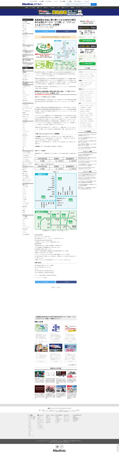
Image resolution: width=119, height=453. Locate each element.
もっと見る (72, 364)
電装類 (23, 210)
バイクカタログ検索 (32, 417)
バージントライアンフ (40, 428)
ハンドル (23, 208)
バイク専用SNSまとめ (27, 52)
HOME (26, 7)
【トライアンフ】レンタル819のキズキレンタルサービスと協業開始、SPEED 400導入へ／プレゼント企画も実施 (61, 381)
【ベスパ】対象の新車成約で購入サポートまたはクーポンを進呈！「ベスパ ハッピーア (87, 175)
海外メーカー (24, 27)
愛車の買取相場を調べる (87, 40)
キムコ (30, 433)
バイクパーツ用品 (26, 46)
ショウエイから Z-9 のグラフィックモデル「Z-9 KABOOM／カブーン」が (87, 135)
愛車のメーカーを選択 (87, 37)
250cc (82, 84)
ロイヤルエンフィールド (26, 102)
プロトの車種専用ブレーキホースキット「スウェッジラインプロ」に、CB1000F (87, 165)
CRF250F (89, 107)
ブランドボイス (66, 421)
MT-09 (92, 115)
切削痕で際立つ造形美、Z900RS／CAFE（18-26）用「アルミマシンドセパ (87, 158)
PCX (82, 105)
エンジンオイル (25, 204)
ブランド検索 (62, 1)
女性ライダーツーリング (26, 178)
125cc (86, 82)
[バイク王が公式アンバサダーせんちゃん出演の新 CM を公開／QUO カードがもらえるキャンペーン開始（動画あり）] (72, 388)
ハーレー (88, 76)
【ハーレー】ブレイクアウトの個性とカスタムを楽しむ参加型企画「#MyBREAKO (87, 182)
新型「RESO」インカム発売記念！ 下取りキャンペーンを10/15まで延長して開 (87, 188)
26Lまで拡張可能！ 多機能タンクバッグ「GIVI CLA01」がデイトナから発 (87, 145)
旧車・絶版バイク (25, 79)
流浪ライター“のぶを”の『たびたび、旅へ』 (27, 165)
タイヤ (23, 214)
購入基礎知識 (25, 83)
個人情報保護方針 (75, 417)
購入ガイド (46, 7)
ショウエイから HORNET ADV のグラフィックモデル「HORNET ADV (87, 138)
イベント (23, 40)
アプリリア (24, 142)
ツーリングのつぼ (25, 159)
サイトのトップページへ (118, 448)
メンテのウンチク (25, 118)
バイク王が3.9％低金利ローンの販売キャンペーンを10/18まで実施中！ (87, 185)
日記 (64, 417)
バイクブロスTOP (33, 1)
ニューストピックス (25, 36)
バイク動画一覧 (25, 218)
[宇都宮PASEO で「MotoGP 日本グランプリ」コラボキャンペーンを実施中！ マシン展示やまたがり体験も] (40, 374)
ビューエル (24, 133)
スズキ (23, 91)
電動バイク (24, 30)
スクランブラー (88, 95)
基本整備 (23, 112)
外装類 (23, 212)
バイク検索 (41, 1)
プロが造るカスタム (26, 85)
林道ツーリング (25, 173)
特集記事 (72, 7)
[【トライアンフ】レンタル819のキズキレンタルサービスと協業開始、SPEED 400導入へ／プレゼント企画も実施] (61, 374)
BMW (93, 76)
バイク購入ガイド (25, 75)
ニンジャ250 (83, 124)
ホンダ (23, 87)
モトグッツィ (24, 140)
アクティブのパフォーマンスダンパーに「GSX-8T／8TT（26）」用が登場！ (87, 161)
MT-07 (87, 115)
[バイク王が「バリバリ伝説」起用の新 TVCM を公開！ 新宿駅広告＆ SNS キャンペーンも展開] (72, 374)
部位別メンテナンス (25, 116)
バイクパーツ (24, 48)
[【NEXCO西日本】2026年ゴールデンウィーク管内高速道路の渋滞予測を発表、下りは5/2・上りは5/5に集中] (50, 374)
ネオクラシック (91, 93)
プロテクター (24, 197)
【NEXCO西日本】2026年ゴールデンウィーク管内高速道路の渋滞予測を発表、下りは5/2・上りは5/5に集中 (50, 381)
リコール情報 (24, 32)
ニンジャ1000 (83, 126)
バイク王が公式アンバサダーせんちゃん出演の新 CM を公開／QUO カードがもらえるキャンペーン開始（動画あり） (72, 396)
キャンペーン (24, 38)
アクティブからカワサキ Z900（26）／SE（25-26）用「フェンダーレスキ (86, 168)
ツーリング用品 (25, 186)
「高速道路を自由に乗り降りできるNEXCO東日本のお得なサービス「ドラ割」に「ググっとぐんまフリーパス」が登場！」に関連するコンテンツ (55, 317)
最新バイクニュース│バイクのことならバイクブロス (59, 408)
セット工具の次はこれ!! (26, 110)
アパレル (23, 190)
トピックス (78, 7)
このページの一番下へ (118, 450)
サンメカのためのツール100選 (27, 109)
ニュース (56, 1)
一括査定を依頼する (87, 63)
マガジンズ (30, 16)
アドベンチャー (90, 97)
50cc (82, 82)
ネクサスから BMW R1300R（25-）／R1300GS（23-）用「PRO (85, 155)
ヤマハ (23, 89)
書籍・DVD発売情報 (26, 60)
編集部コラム (25, 56)
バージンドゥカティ (40, 427)
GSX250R (90, 119)
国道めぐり (24, 169)
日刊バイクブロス (25, 57)
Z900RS (89, 124)
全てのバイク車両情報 (26, 23)
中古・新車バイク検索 (32, 416)
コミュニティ (86, 1)
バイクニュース (35, 16)
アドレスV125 (83, 119)
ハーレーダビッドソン (26, 94)
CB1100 (82, 111)
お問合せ (74, 421)
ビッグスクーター (40, 421)
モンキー (92, 105)
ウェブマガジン (49, 1)
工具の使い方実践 (25, 114)
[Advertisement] (56, 302)
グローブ (23, 195)
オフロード (83, 97)
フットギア (24, 193)
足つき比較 (52, 7)
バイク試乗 (57, 422)
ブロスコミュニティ (67, 416)
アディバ (23, 144)
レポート (23, 42)
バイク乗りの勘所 (25, 155)
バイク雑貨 (24, 199)
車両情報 (24, 72)
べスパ (30, 429)
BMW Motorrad (25, 100)
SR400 (82, 115)
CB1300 (87, 111)
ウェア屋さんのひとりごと (26, 157)
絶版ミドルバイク (65, 7)
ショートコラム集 (26, 151)
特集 (23, 69)
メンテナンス (84, 7)
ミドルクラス (88, 84)
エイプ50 (86, 105)
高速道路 (51, 27)
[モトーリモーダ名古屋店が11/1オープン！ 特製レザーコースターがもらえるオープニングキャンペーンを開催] (40, 388)
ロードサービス (57, 421)
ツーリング (91, 7)
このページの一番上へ (118, 445)
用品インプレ (25, 184)
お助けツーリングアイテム (26, 180)
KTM (23, 147)
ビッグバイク (83, 86)
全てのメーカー (31, 435)
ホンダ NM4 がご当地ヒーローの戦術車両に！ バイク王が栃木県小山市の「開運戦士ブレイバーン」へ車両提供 (50, 396)
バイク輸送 (57, 417)
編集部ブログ (48, 422)
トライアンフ (24, 98)
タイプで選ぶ (32, 7)
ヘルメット (24, 188)
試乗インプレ (39, 7)
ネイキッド (83, 91)
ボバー (82, 95)
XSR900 (87, 117)
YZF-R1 (82, 117)
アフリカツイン (83, 113)
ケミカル (23, 201)
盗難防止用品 (24, 206)
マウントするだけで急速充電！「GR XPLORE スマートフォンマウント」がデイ (87, 148)
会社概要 (74, 416)
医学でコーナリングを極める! (27, 162)
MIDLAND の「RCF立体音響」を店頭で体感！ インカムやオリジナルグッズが (87, 178)
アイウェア (24, 192)
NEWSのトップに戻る (56, 287)
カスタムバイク (25, 77)
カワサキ (23, 93)
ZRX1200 (90, 126)
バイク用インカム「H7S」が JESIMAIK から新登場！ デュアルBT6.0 (87, 141)
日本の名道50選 (25, 175)
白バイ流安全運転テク (26, 234)
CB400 (82, 109)
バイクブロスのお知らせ (27, 64)
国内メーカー (24, 25)
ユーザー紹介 (48, 421)
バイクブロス (24, 16)
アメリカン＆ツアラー (40, 422)
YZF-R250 (90, 113)
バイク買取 (69, 1)
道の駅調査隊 (24, 171)
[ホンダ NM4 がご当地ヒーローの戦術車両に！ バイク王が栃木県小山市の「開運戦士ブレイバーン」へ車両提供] (50, 388)
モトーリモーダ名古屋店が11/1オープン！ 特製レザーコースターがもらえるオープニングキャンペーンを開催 (40, 396)
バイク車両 (25, 21)
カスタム (58, 7)
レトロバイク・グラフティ (26, 153)
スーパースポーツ (90, 91)
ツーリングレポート (25, 182)
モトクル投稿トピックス (26, 53)
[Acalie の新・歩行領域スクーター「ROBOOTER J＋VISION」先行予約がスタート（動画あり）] (61, 388)
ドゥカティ (24, 96)
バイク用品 (24, 49)
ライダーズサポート (78, 1)
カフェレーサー (83, 93)
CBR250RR (83, 107)
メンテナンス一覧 (25, 106)
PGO (23, 149)
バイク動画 (25, 216)
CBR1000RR (88, 109)
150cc (91, 82)
